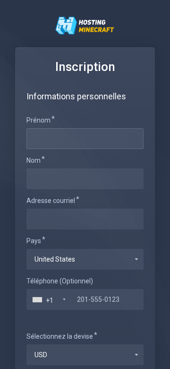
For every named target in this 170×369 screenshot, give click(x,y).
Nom (33, 160)
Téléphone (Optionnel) (59, 281)
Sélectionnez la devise (59, 336)
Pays (33, 241)
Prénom (38, 120)
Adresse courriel (50, 200)
